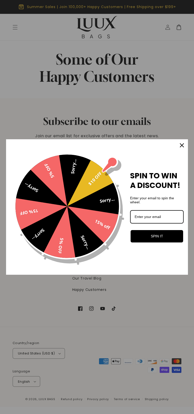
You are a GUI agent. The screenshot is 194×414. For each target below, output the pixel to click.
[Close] (182, 145)
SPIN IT (157, 236)
